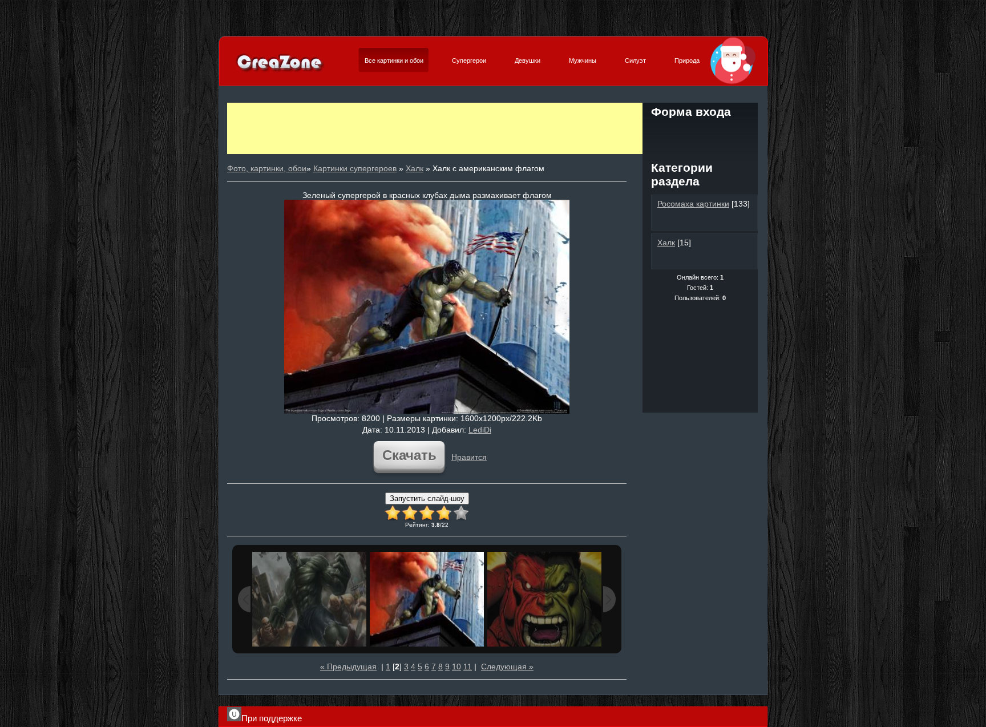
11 (467, 666)
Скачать (409, 455)
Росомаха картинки (693, 203)
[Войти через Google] (738, 133)
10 (456, 666)
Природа (687, 60)
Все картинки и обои (394, 60)
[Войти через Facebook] (700, 133)
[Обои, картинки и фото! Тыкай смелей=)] (280, 70)
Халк (414, 168)
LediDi (479, 429)
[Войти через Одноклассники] (700, 152)
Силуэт (635, 60)
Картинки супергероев (355, 168)
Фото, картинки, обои (266, 168)
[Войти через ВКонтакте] (680, 133)
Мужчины (582, 60)
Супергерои (469, 60)
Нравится (469, 457)
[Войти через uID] (661, 133)
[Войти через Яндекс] (719, 133)
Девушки (527, 60)
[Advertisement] (434, 128)
